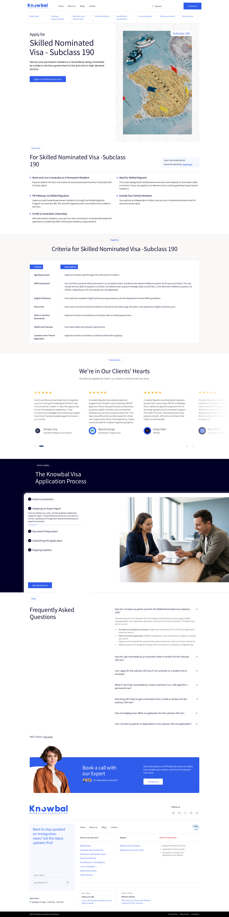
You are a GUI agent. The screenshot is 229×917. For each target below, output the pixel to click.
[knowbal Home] (49, 809)
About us (72, 6)
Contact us (192, 6)
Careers (92, 6)
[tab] (54, 499)
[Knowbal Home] (38, 6)
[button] (89, 866)
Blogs (82, 6)
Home (61, 6)
